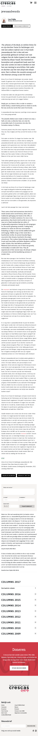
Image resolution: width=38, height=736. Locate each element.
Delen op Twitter (24, 475)
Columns (3, 6)
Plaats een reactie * (8, 487)
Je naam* (5, 497)
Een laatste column (8, 588)
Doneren (17, 709)
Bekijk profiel (7, 26)
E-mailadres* (22, 497)
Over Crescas (4, 711)
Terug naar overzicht (21, 26)
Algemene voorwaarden (21, 713)
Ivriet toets (4, 713)
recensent (6, 289)
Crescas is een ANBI (19, 711)
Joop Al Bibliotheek (20, 705)
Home (2, 705)
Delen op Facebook (8, 475)
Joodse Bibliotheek (6, 715)
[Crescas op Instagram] (36, 730)
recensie (23, 433)
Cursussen (3, 707)
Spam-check (6, 503)
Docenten (3, 709)
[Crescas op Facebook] (33, 730)
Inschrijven (31, 726)
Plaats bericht (27, 506)
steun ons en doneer (19, 668)
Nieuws (16, 707)
